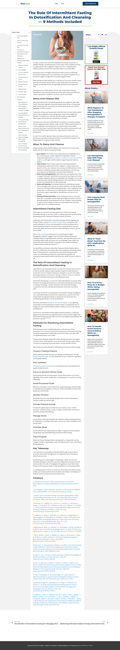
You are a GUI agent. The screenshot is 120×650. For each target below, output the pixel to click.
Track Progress (22, 94)
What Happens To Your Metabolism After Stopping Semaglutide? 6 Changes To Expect (23, 106)
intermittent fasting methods (58, 222)
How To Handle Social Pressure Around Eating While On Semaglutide (23, 147)
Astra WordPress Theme (85, 645)
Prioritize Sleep (22, 92)
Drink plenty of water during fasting (44, 366)
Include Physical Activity (22, 85)
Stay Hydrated (22, 70)
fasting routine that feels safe (42, 356)
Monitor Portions (23, 82)
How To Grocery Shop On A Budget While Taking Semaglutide (23, 138)
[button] (29, 32)
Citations (19, 99)
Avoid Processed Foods (23, 78)
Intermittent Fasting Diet (22, 46)
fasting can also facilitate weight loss (59, 303)
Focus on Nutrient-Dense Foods (23, 73)
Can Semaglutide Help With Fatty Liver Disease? (24, 115)
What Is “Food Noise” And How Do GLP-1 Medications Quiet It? (23, 129)
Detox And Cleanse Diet (22, 37)
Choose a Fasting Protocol (23, 66)
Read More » (90, 133)
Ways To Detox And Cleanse (22, 41)
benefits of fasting (41, 234)
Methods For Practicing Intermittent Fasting (23, 60)
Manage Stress (22, 89)
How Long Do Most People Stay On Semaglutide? (23, 122)
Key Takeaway (21, 97)
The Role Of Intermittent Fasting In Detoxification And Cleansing (23, 53)
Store (62, 3)
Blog (56, 3)
